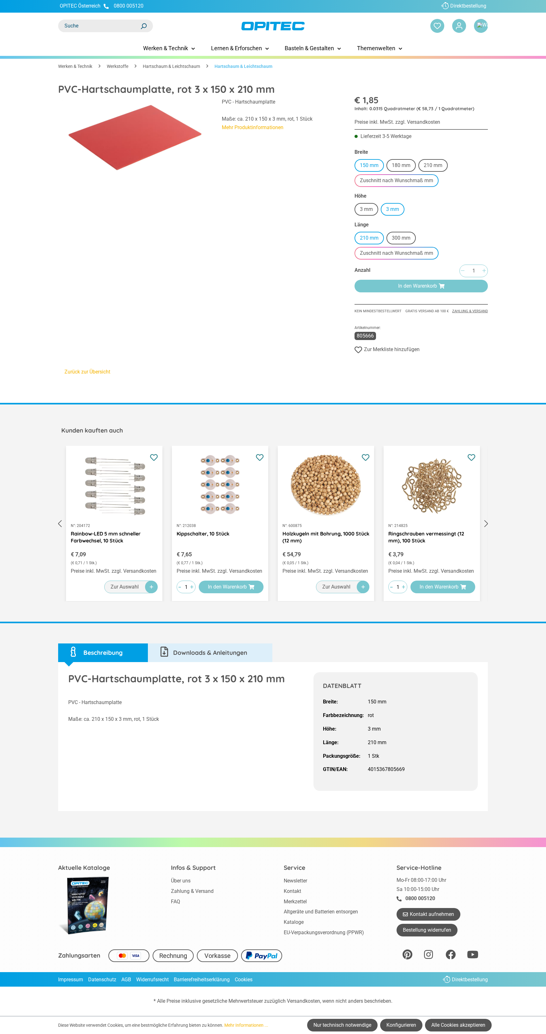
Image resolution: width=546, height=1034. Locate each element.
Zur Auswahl (125, 587)
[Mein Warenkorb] (481, 26)
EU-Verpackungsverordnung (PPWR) (324, 932)
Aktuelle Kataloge (84, 867)
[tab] (103, 652)
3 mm (369, 210)
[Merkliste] (437, 26)
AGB (126, 980)
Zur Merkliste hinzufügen (392, 349)
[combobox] (99, 26)
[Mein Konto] (459, 26)
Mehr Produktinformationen (252, 127)
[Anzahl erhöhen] (484, 271)
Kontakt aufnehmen (432, 914)
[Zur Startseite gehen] (273, 26)
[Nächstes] (486, 523)
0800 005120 (127, 6)
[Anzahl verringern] (462, 271)
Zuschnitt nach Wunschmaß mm (399, 181)
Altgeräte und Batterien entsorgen (321, 912)
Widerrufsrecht (152, 980)
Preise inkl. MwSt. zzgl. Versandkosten (397, 122)
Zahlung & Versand (470, 311)
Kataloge (294, 922)
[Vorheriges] (59, 523)
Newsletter (295, 881)
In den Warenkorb (417, 286)
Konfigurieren (401, 1025)
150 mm (369, 165)
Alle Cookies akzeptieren (458, 1025)
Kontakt (292, 891)
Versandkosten (303, 1001)
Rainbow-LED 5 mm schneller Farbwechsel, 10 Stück (106, 537)
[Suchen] (143, 26)
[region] (133, 138)
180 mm (404, 166)
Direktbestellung (468, 6)
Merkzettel (295, 902)
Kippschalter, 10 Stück (203, 533)
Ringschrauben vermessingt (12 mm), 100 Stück (426, 537)
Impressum (70, 980)
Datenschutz (102, 980)
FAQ (175, 902)
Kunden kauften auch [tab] (92, 430)
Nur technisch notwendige (342, 1025)
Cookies (243, 980)
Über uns (181, 881)
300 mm (404, 239)
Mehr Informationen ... (246, 1025)
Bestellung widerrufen (427, 930)
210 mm (436, 166)
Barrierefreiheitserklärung (202, 980)
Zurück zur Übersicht (87, 372)
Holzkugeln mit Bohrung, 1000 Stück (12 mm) (325, 537)
